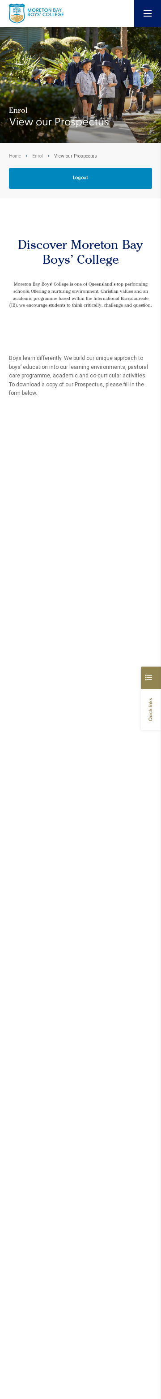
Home (15, 156)
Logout (80, 177)
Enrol (37, 156)
